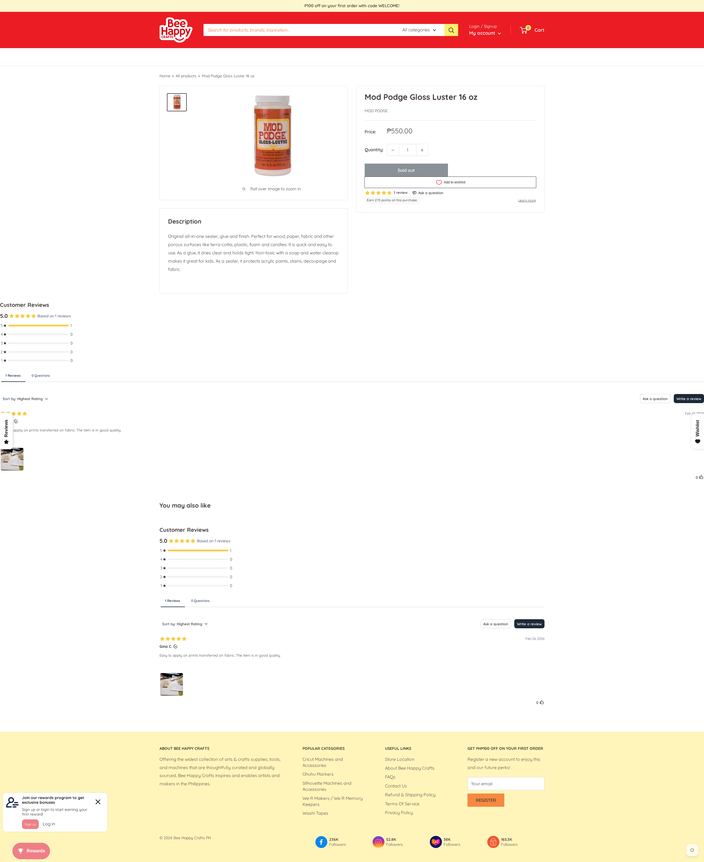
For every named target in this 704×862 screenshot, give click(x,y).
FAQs (390, 777)
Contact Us (396, 786)
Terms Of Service (402, 803)
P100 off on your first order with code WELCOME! (352, 5)
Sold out (406, 170)
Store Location (399, 759)
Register (486, 800)
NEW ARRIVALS (367, 56)
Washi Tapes (315, 813)
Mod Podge (376, 111)
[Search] (451, 30)
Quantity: (374, 150)
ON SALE (335, 56)
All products (186, 75)
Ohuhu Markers (318, 774)
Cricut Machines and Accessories (322, 762)
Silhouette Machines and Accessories (326, 786)
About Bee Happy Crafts (410, 768)
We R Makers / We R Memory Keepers (332, 801)
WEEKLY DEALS (298, 56)
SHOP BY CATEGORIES (218, 56)
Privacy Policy (399, 812)
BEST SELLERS (174, 56)
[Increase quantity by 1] (422, 150)
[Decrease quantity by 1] (393, 150)
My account (483, 33)
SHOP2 (396, 56)
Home (165, 75)
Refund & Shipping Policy (410, 794)
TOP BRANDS (261, 56)
